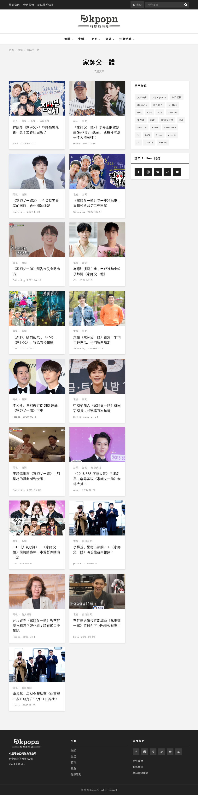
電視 (24, 121)
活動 (84, 467)
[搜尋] (185, 5)
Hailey (76, 143)
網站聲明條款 (46, 4)
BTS (160, 112)
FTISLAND (170, 127)
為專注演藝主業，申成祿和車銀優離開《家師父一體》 (97, 271)
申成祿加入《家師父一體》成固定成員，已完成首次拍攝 (97, 408)
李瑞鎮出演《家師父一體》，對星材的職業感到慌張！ (36, 476)
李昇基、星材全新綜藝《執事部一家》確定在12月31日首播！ (36, 696)
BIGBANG (142, 104)
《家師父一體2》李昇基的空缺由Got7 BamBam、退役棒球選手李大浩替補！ (96, 132)
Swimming (19, 211)
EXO (149, 112)
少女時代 (141, 97)
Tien (15, 143)
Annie (76, 490)
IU (138, 135)
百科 (95, 39)
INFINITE (141, 127)
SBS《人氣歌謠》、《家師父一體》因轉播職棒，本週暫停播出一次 (36, 552)
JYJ (138, 142)
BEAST (140, 119)
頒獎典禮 (96, 467)
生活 (81, 39)
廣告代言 (158, 104)
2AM (147, 135)
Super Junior (159, 97)
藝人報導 (27, 614)
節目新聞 (44, 121)
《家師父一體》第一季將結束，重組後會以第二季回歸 (97, 203)
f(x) (181, 119)
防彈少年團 (167, 119)
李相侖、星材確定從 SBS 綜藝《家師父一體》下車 (35, 408)
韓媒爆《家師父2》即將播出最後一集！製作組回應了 (36, 129)
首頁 (11, 50)
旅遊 (109, 39)
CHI (75, 280)
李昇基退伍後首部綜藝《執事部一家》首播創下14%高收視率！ (97, 623)
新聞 (67, 39)
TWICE (149, 142)
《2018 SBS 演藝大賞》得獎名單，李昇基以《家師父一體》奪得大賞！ (97, 478)
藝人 (15, 121)
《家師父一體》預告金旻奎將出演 (36, 271)
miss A (172, 135)
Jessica (16, 416)
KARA (155, 127)
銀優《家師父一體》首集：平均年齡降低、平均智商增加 (97, 339)
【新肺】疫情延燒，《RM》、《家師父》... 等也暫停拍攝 (36, 339)
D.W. (15, 348)
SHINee (173, 104)
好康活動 (125, 39)
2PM (139, 112)
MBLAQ (163, 142)
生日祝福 (176, 97)
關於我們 (14, 4)
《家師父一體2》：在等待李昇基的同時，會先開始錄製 (36, 203)
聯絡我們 (28, 4)
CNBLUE (172, 112)
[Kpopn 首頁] (99, 21)
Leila (76, 636)
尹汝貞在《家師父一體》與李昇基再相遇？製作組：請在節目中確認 (36, 625)
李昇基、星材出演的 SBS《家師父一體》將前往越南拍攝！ (97, 549)
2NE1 (152, 119)
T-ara (159, 135)
